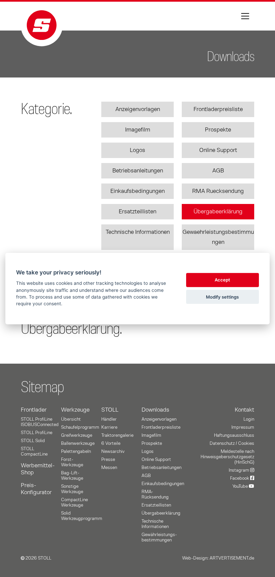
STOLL (109, 410)
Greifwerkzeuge (76, 435)
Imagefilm (137, 130)
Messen (109, 467)
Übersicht (71, 419)
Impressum (242, 427)
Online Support (218, 150)
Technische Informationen (138, 232)
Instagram (239, 470)
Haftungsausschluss (234, 435)
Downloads (155, 410)
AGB (218, 171)
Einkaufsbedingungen (137, 191)
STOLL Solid (33, 440)
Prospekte (218, 130)
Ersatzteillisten (137, 212)
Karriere (109, 427)
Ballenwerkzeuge (78, 443)
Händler (109, 419)
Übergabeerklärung (218, 212)
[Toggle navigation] (245, 16)
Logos (137, 150)
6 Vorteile (110, 443)
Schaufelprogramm (80, 427)
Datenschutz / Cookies (232, 443)
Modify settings (222, 296)
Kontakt (244, 410)
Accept (222, 279)
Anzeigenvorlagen (137, 109)
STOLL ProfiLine (36, 432)
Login (248, 419)
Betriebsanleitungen (137, 171)
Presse (108, 459)
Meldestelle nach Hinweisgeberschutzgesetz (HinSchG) (227, 457)
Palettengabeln (76, 451)
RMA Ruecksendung (218, 191)
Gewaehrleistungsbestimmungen (218, 237)
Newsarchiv (112, 451)
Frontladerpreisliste (218, 109)
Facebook (240, 478)
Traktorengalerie (117, 435)
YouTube (240, 486)
